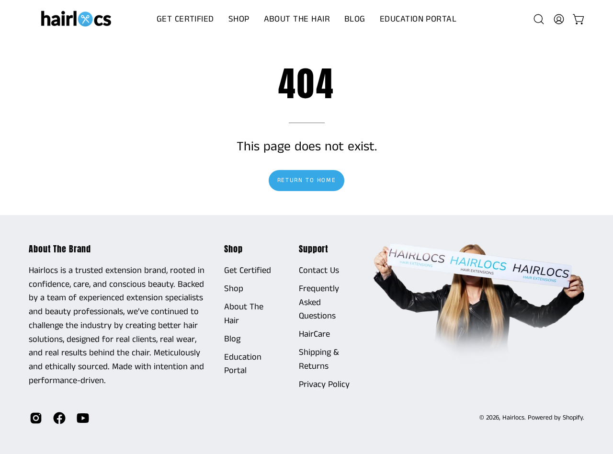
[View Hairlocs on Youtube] (81, 418)
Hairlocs (513, 417)
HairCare (314, 334)
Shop (233, 249)
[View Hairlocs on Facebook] (57, 418)
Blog (232, 339)
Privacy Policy (324, 384)
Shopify (573, 417)
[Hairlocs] (77, 19)
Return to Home (306, 180)
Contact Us (319, 270)
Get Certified (247, 270)
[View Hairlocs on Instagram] (34, 418)
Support (314, 249)
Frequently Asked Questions (319, 303)
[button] (239, 19)
